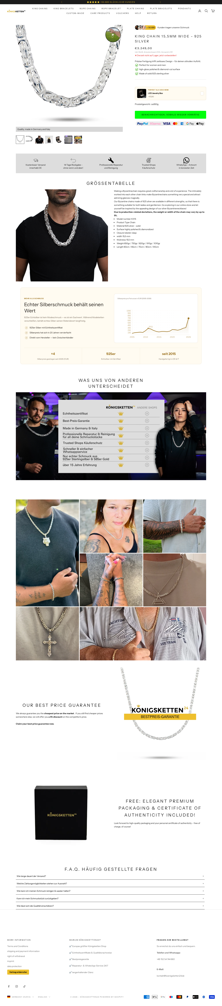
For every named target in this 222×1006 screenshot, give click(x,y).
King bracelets (64, 8)
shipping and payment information (23, 951)
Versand (164, 52)
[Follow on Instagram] (16, 986)
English (42, 997)
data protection (14, 966)
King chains (40, 8)
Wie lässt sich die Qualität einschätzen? (35, 906)
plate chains (135, 8)
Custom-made (75, 13)
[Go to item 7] (78, 139)
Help (138, 13)
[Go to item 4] (49, 139)
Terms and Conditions (17, 946)
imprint (10, 961)
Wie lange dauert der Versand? (31, 876)
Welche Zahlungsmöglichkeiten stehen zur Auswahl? (42, 883)
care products (100, 13)
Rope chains (88, 8)
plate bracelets (161, 8)
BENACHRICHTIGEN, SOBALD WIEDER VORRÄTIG (170, 114)
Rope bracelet (111, 8)
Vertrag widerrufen (18, 972)
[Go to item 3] (39, 139)
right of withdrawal (16, 956)
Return (152, 13)
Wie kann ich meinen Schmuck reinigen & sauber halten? (43, 891)
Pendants (184, 8)
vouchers (122, 13)
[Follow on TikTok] (24, 986)
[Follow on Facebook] (8, 986)
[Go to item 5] (59, 139)
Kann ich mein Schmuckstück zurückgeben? (37, 898)
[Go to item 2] (30, 139)
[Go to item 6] (68, 139)
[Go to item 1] (20, 139)
